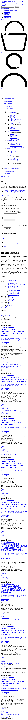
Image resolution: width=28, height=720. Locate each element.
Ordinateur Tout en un (15, 144)
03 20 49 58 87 (11, 199)
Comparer (3, 310)
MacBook (12, 116)
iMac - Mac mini (13, 138)
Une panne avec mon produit (12, 211)
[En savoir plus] (8, 454)
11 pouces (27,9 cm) (14, 292)
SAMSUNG (12, 280)
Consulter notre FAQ (12, 96)
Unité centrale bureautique (16, 146)
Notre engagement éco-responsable (15, 94)
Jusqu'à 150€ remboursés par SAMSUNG (11, 412)
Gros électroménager (8, 101)
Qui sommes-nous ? (5, 178)
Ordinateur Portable (11, 112)
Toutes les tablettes (14, 154)
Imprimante (9, 162)
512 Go (11, 300)
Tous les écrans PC (14, 160)
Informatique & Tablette (9, 108)
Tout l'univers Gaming (15, 130)
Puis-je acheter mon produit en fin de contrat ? (14, 191)
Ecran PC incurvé (14, 159)
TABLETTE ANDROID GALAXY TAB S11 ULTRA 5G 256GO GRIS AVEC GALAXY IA (13, 331)
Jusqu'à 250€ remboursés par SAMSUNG (11, 366)
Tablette (8, 148)
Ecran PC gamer (13, 128)
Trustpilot (3, 238)
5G (9, 303)
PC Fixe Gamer (13, 127)
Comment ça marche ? (12, 92)
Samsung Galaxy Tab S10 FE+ (16, 284)
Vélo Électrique (7, 173)
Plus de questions (5, 195)
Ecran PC (9, 155)
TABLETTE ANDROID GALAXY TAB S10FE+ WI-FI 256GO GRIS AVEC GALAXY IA (12, 464)
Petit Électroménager (8, 103)
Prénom (20, 212)
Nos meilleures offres (9, 171)
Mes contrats (7, 13)
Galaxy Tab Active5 (13, 283)
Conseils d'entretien (5, 176)
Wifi (10, 305)
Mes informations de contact (10, 10)
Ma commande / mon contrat (12, 209)
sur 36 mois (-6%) (10, 364)
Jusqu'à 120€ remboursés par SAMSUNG (11, 619)
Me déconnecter (4, 20)
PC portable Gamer (14, 118)
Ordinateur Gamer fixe (15, 143)
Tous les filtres (4, 306)
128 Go (11, 297)
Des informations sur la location (13, 208)
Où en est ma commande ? (10, 192)
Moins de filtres (4, 307)
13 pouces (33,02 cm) (14, 293)
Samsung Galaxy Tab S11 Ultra (16, 287)
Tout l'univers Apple (14, 139)
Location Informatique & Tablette (11, 243)
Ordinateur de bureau (12, 140)
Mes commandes (7, 16)
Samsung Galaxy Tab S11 (15, 286)
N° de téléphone (22, 215)
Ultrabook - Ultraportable (16, 119)
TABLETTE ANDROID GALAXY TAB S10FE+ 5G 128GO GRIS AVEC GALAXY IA (13, 588)
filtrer (3, 276)
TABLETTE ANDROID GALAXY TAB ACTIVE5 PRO (11, 421)
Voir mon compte (5, 8)
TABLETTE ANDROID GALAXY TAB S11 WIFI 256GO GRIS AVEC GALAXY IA (13, 681)
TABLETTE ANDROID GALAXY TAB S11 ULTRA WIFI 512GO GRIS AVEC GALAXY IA (14, 630)
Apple (8, 131)
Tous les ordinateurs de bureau (17, 147)
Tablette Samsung (14, 152)
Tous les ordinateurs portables (17, 122)
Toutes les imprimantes (15, 166)
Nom (19, 214)
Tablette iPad (13, 151)
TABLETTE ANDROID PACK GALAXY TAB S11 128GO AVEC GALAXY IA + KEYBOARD (14, 504)
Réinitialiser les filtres (6, 315)
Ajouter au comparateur (7, 346)
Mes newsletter (7, 17)
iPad (11, 136)
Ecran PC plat (13, 158)
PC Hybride (12, 120)
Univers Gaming (10, 123)
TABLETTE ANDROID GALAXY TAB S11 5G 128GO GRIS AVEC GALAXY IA (14, 378)
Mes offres (6, 14)
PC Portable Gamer (14, 126)
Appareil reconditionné (9, 98)
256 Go (11, 299)
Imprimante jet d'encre (15, 164)
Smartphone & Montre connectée (11, 168)
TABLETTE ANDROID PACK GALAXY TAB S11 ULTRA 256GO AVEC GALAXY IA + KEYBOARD (14, 546)
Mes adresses (7, 12)
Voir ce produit (4, 367)
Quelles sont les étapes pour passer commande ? (15, 190)
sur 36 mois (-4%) (10, 410)
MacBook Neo (13, 135)
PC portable (12, 115)
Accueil (8, 111)
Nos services (10, 93)
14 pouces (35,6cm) (13, 295)
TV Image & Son (8, 106)
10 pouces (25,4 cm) (14, 290)
